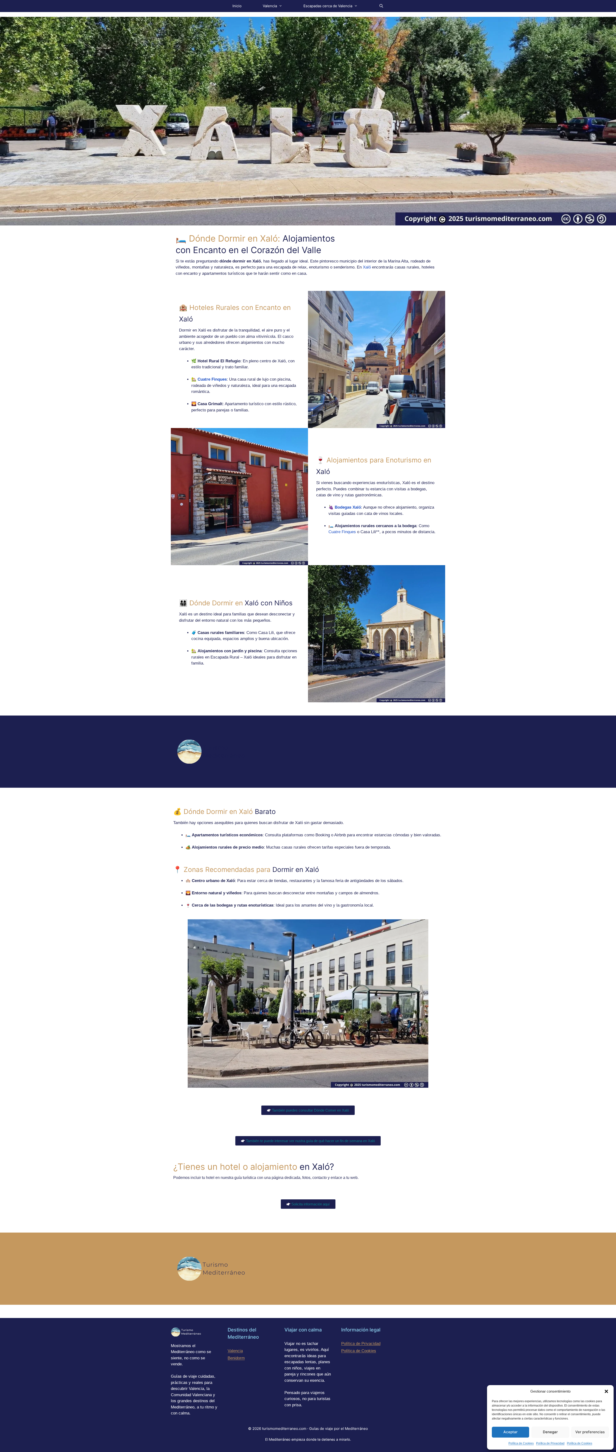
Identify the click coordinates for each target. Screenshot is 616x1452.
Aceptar (510, 1432)
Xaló (367, 267)
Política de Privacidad (550, 1443)
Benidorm (236, 1358)
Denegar (550, 1432)
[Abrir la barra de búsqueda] (381, 6)
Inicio (237, 6)
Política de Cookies (521, 1443)
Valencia (270, 6)
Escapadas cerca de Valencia (327, 6)
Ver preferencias (590, 1432)
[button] (606, 1391)
